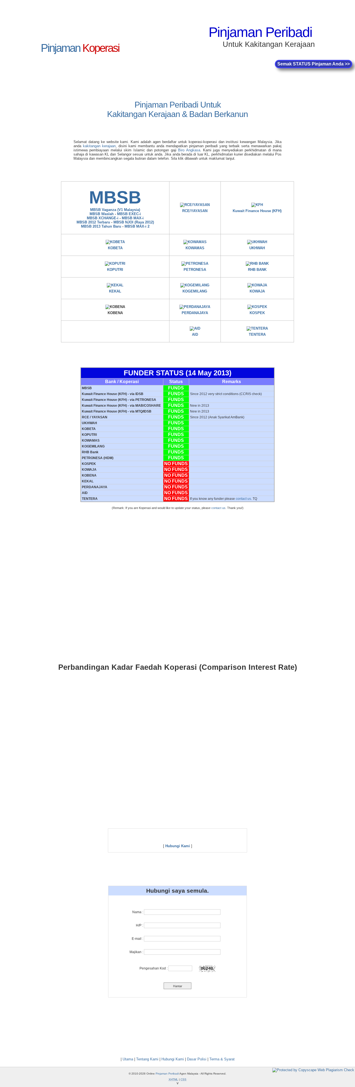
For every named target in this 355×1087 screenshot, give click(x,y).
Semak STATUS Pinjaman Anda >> (313, 64)
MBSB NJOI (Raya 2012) (133, 222)
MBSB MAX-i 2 (137, 226)
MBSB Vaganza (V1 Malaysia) (115, 210)
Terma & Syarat (222, 1059)
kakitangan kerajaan (99, 146)
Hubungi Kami (172, 1059)
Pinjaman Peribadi (260, 32)
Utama (128, 1059)
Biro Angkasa (189, 150)
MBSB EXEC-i (129, 214)
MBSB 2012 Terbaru (93, 222)
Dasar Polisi (196, 1059)
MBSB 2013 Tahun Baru (101, 226)
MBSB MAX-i (133, 218)
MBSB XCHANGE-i (102, 218)
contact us (243, 499)
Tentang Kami (147, 1059)
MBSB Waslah (102, 214)
